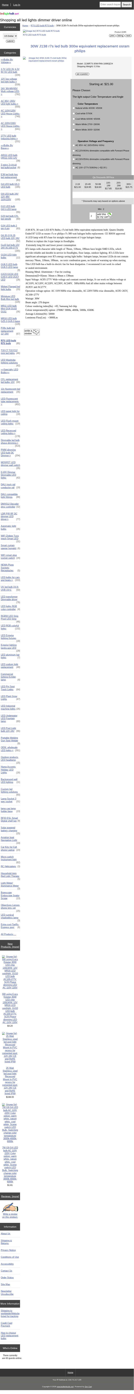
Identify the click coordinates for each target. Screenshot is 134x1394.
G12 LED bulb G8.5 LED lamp (10, 208)
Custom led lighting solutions (10, 791)
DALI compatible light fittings (10, 495)
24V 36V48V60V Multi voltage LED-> (10, 91)
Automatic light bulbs (10, 527)
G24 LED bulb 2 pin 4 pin (10, 227)
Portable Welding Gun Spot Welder (10, 740)
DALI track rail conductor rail (10, 486)
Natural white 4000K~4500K (88, 108)
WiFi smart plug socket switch (10, 556)
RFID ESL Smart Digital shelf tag (10, 819)
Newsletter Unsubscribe (7, 1292)
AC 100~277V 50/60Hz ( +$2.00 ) (91, 167)
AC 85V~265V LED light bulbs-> (10, 103)
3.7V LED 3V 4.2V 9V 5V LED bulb (10, 71)
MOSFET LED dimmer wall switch (10, 464)
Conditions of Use (10, 1257)
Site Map (5, 1284)
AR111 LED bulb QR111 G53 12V (10, 157)
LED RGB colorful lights (10, 627)
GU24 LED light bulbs (10, 256)
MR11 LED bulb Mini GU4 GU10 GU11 (10, 309)
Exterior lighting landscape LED (10, 647)
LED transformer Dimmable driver (10, 599)
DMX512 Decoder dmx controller (10, 505)
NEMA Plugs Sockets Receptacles (10, 567)
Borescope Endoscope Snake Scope (10, 895)
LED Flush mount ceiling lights (10, 422)
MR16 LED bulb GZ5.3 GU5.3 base (10, 320)
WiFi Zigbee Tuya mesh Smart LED (10, 538)
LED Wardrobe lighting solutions (10, 362)
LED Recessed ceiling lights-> (10, 433)
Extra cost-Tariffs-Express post (10, 926)
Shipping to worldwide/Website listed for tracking (10, 1313)
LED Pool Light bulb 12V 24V (10, 729)
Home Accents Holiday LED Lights (10, 769)
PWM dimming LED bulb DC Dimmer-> (10, 453)
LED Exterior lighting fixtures (10, 637)
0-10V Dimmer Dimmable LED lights (10, 475)
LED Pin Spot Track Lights (10, 688)
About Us (5, 1233)
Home (5, 4)
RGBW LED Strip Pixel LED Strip (10, 618)
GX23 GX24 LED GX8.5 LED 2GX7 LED (10, 277)
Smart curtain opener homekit (10, 547)
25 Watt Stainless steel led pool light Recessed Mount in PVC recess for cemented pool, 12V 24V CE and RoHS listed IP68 (10, 1081)
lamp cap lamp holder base (10, 810)
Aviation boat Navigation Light (10, 839)
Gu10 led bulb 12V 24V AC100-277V (10, 247)
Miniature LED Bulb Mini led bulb (10, 298)
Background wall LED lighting (10, 780)
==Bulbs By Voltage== (7, 61)
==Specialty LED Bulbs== (9, 371)
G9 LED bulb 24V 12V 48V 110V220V (10, 197)
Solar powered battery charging (10, 830)
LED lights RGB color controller (10, 607)
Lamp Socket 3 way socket (10, 800)
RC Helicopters (10, 866)
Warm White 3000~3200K (87, 130)
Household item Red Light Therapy (10, 875)
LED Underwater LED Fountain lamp (10, 718)
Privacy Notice (8, 1250)
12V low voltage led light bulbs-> (10, 81)
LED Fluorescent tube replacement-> (10, 401)
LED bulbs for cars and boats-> (10, 578)
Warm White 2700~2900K (87, 124)
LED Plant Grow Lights (10, 697)
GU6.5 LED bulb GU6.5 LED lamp (10, 266)
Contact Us (6, 1270)
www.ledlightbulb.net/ (65, 1387)
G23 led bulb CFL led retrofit (10, 217)
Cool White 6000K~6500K (87, 119)
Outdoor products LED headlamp (10, 759)
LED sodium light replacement (10, 665)
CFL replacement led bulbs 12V (10, 380)
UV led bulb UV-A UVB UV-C (10, 588)
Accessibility (7, 1264)
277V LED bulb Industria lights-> (10, 138)
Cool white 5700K (83, 113)
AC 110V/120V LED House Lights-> (10, 113)
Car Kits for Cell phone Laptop (10, 848)
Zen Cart (88, 1387)
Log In (16, 4)
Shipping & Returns (6, 1242)
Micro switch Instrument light (10, 859)
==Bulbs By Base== (7, 147)
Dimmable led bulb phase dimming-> (10, 442)
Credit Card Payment (6, 1324)
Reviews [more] (10, 1196)
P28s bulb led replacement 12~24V (10, 331)
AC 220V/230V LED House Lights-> (10, 126)
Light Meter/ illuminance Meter (10, 885)
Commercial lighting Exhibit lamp (10, 677)
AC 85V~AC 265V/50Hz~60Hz (89, 145)
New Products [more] (10, 945)
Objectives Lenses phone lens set (10, 907)
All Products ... (8, 934)
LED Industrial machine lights (10, 707)
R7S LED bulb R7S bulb (42, 25)
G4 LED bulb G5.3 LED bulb (10, 185)
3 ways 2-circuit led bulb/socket (10, 166)
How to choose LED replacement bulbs (9, 1336)
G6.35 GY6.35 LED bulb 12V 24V (10, 237)
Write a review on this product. (10, 1215)
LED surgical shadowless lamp (10, 917)
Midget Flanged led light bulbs (10, 288)
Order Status (7, 1277)
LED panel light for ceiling (10, 412)
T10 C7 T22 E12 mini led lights (10, 351)
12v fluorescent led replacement (10, 390)
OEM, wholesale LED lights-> (10, 749)
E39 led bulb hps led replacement (10, 177)
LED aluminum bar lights (10, 656)
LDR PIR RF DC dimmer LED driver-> (10, 516)
